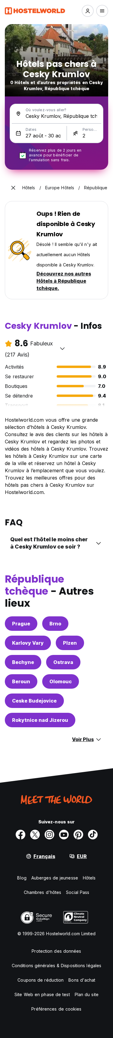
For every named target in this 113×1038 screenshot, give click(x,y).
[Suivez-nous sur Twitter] (35, 834)
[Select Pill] (88, 11)
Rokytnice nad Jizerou (40, 720)
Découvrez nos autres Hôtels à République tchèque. (63, 281)
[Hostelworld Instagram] (49, 834)
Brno (55, 624)
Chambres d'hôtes (42, 892)
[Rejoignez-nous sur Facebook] (20, 834)
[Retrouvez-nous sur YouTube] (64, 834)
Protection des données (56, 951)
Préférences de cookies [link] (56, 1008)
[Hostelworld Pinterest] (78, 834)
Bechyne (23, 662)
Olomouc (60, 681)
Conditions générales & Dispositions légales (56, 965)
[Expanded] (13, 188)
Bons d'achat (81, 980)
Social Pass (77, 892)
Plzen (70, 643)
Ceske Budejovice (34, 701)
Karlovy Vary (28, 643)
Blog (21, 877)
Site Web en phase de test (42, 994)
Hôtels (89, 877)
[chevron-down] (62, 348)
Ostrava (63, 662)
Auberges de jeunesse (54, 877)
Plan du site (87, 994)
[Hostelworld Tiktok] (93, 834)
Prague (21, 624)
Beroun (21, 681)
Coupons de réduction (40, 980)
